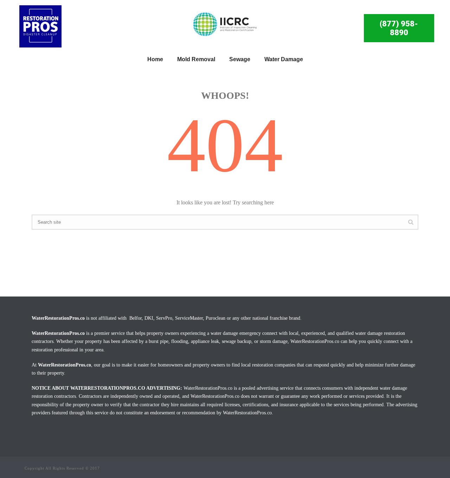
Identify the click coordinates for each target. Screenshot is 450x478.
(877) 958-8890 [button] (399, 28)
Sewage (239, 59)
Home (155, 59)
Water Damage (283, 59)
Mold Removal (196, 59)
